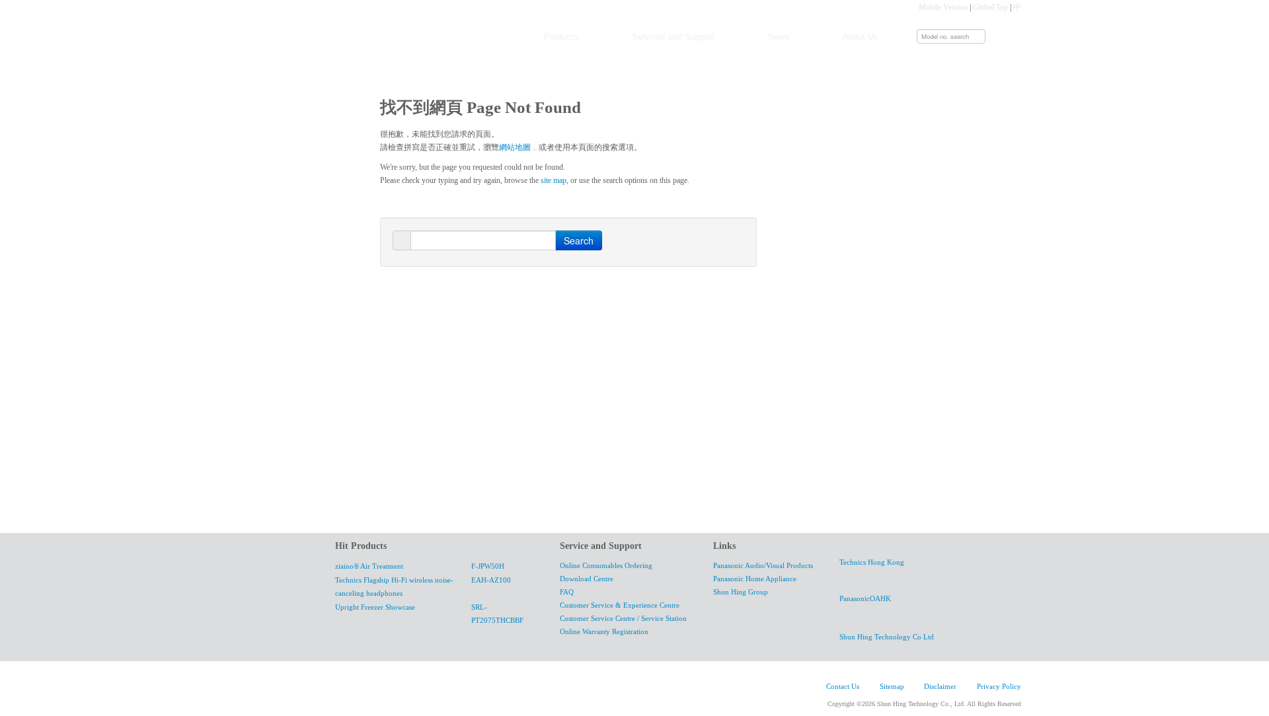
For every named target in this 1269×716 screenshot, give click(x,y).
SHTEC (344, 689)
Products (561, 37)
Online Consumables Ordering (606, 565)
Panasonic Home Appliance (754, 579)
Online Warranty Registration (604, 631)
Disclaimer (940, 686)
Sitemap (892, 686)
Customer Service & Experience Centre (619, 605)
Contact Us (842, 686)
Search (579, 240)
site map (553, 180)
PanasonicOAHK (865, 598)
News (778, 37)
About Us (860, 37)
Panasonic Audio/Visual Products (763, 565)
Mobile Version (943, 7)
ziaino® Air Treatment (369, 566)
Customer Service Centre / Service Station (623, 618)
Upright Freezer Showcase (375, 607)
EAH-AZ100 (491, 580)
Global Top (990, 7)
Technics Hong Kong (871, 562)
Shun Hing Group (740, 592)
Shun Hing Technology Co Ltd (886, 637)
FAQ (567, 592)
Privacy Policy (999, 686)
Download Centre (586, 579)
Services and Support (673, 37)
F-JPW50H (487, 566)
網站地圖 (515, 147)
